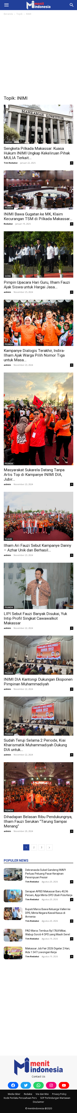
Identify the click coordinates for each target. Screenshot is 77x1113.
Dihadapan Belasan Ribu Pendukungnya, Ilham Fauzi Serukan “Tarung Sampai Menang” (38, 821)
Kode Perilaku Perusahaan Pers (20, 1098)
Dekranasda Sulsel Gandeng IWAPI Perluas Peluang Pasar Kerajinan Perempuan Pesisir (45, 873)
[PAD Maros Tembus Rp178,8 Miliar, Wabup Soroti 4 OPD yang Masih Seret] (13, 935)
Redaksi (8, 223)
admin (7, 292)
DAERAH (9, 142)
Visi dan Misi (42, 1094)
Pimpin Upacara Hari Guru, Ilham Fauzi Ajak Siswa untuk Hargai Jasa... (37, 284)
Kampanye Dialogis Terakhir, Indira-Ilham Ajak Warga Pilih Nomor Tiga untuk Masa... (34, 355)
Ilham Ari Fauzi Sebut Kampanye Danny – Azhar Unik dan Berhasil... (37, 547)
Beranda (8, 14)
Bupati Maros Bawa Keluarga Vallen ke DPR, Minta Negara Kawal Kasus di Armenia (47, 913)
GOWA (8, 276)
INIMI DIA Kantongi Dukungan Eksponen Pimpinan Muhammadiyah (38, 681)
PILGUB (8, 539)
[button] (6, 5)
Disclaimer (38, 1101)
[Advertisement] (38, 56)
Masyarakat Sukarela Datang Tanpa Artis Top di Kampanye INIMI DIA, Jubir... (34, 475)
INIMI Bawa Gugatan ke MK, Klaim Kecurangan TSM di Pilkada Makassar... (38, 216)
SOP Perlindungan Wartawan (55, 1098)
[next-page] (49, 847)
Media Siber (14, 1094)
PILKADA (9, 207)
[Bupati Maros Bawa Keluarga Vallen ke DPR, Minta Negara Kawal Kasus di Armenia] (13, 913)
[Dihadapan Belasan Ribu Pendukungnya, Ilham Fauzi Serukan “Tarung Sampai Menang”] (38, 787)
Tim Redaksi (11, 162)
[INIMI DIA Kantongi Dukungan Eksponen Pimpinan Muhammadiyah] (38, 655)
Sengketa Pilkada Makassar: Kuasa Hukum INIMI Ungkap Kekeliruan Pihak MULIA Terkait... (37, 153)
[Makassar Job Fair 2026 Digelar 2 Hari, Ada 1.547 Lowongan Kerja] (13, 953)
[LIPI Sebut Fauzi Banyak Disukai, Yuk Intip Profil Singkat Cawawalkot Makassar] (38, 586)
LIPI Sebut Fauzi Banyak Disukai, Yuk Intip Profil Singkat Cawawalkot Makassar (35, 618)
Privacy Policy (59, 1094)
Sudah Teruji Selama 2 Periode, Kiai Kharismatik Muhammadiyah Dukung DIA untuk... (35, 745)
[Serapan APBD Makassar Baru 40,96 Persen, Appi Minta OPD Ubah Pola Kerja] (13, 896)
